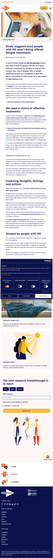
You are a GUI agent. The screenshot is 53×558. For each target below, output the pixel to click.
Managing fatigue (8, 362)
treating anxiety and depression (30, 214)
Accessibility (4, 532)
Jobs (2, 519)
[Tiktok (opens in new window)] (15, 504)
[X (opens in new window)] (2, 504)
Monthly (7, 406)
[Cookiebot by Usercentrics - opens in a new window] (45, 261)
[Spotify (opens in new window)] (17, 504)
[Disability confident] (32, 494)
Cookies (3, 537)
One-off (16, 406)
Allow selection (26, 296)
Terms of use (4, 544)
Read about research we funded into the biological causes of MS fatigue (27, 129)
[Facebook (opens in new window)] (5, 504)
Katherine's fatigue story (11, 320)
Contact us (4, 534)
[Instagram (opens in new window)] (7, 504)
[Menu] (50, 8)
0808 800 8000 (9, 2)
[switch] (20, 286)
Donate (44, 8)
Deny (9, 296)
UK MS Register (33, 63)
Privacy (3, 541)
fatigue (10, 86)
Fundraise (4, 516)
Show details (45, 291)
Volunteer (4, 521)
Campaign (4, 512)
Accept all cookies (43, 296)
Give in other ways (6, 524)
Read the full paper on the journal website (21, 102)
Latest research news (9, 39)
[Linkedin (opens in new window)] (10, 504)
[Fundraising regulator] (32, 490)
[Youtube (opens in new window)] (12, 504)
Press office (4, 539)
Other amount (7, 394)
